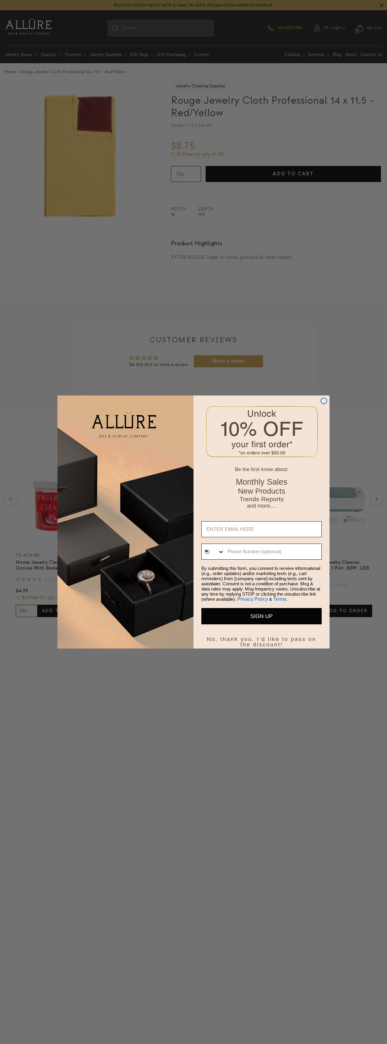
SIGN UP (261, 616)
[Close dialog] (324, 401)
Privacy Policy (252, 599)
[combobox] (213, 551)
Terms (279, 599)
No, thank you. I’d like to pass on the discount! (261, 637)
